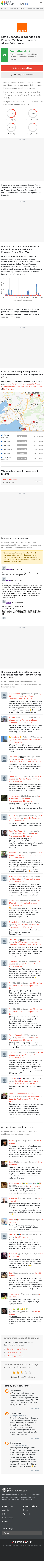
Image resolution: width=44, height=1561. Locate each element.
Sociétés (13, 8)
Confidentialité (7, 1518)
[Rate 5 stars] (30, 1372)
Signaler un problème (23, 68)
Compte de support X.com (17, 1349)
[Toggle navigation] (41, 3)
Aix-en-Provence (19, 384)
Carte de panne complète (23, 75)
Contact (5, 1522)
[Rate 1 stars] (14, 1372)
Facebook (26, 1514)
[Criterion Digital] (22, 1542)
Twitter (25, 1510)
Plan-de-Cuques (35, 386)
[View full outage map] (22, 412)
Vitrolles (24, 386)
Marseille (30, 384)
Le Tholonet (8, 389)
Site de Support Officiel (15, 1356)
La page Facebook (14, 1352)
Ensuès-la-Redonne (12, 386)
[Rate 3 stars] (22, 1372)
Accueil (3, 8)
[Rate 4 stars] (26, 1372)
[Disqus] (22, 592)
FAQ (3, 1514)
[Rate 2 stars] (18, 1372)
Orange (21, 8)
